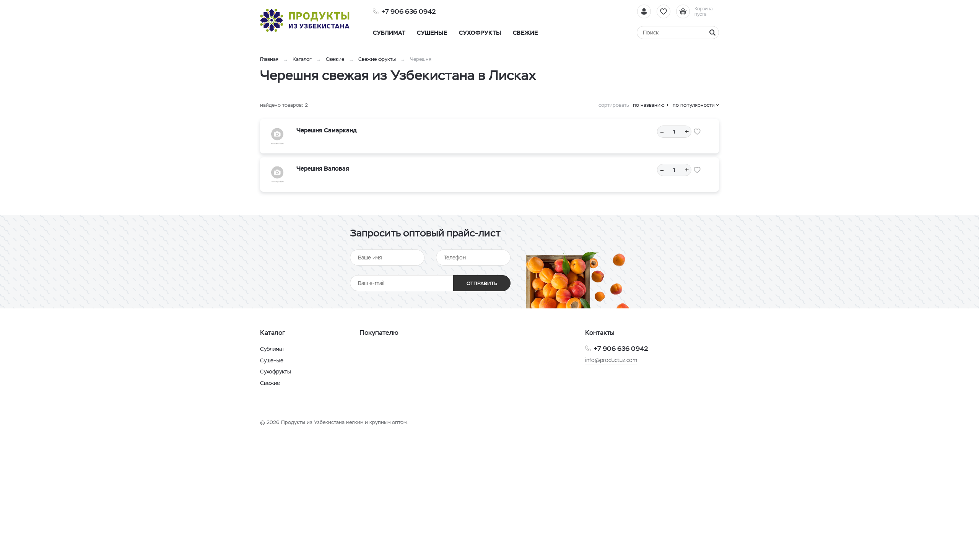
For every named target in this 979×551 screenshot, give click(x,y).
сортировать (613, 105)
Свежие (335, 59)
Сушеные (271, 360)
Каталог (302, 59)
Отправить (482, 283)
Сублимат (272, 349)
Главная (269, 59)
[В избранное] (697, 131)
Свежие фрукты (377, 59)
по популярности (694, 105)
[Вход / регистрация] (644, 11)
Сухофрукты (275, 371)
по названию (649, 105)
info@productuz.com (611, 360)
